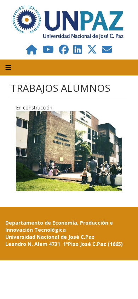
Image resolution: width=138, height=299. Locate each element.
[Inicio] (69, 22)
